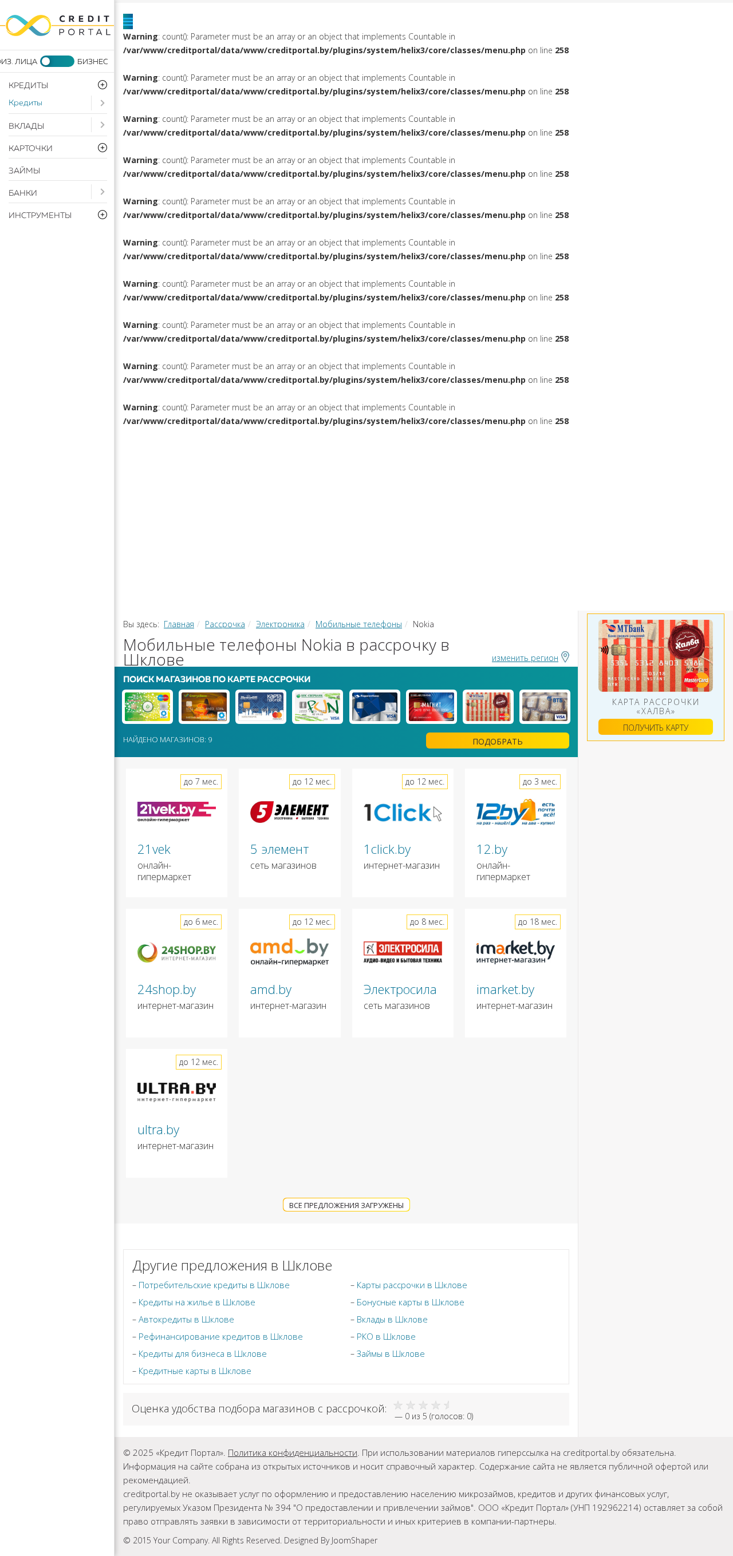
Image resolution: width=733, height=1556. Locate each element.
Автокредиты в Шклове (186, 1319)
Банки (23, 193)
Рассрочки (209, 530)
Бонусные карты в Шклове (410, 1302)
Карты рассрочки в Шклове (412, 1284)
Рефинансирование (242, 472)
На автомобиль (621, 444)
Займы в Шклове (391, 1353)
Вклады (26, 126)
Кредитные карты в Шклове (195, 1370)
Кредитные (453, 501)
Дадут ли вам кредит (571, 472)
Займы (24, 171)
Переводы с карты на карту (269, 587)
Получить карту (655, 727)
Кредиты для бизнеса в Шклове (203, 1353)
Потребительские (317, 444)
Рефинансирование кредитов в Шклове (221, 1336)
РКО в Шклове (386, 1336)
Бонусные (586, 501)
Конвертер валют (460, 558)
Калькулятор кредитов (255, 558)
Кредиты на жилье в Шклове (197, 1302)
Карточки (320, 501)
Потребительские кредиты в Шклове (214, 1284)
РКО (427, 530)
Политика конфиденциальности (292, 1452)
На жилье (472, 444)
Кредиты (25, 103)
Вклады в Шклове (392, 1319)
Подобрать (497, 741)
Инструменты (650, 530)
